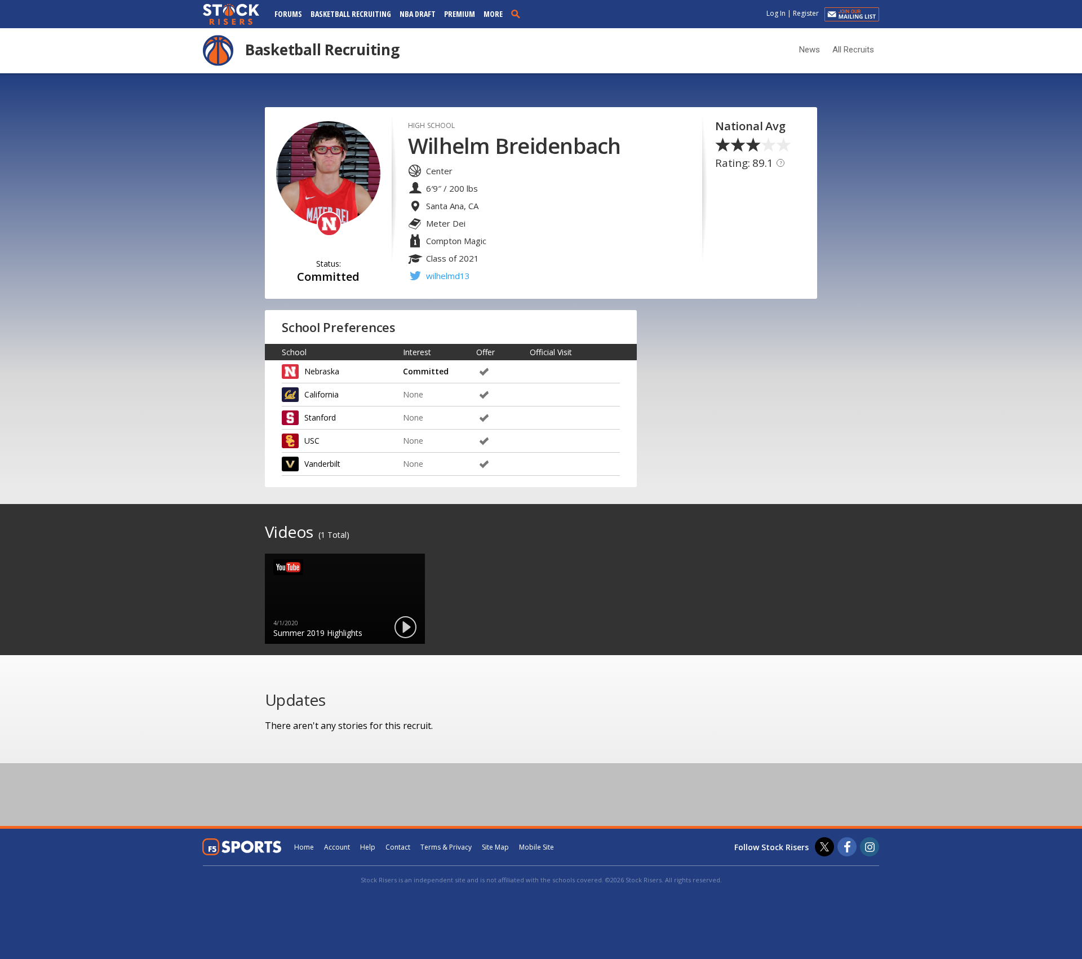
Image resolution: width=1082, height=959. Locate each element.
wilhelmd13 (448, 275)
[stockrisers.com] (231, 15)
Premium (459, 13)
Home (304, 847)
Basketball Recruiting (351, 13)
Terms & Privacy (446, 847)
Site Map (495, 847)
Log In (776, 13)
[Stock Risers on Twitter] (824, 846)
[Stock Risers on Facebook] (847, 846)
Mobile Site (536, 847)
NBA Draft (418, 13)
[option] (345, 599)
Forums (288, 13)
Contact (397, 847)
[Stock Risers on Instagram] (869, 846)
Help (367, 847)
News (809, 50)
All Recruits (853, 50)
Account (337, 847)
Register (806, 13)
